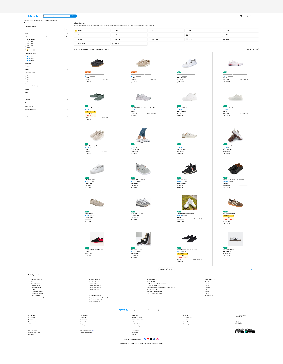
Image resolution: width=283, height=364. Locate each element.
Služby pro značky (136, 326)
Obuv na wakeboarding (36, 287)
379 (255, 269)
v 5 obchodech (180, 79)
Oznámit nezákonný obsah (34, 332)
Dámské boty (47, 20)
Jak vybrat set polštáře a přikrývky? (97, 300)
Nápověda (134, 334)
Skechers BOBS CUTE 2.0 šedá (138, 180)
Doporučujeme (209, 279)
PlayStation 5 (208, 287)
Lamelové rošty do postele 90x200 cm (39, 299)
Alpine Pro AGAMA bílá (228, 108)
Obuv (42, 20)
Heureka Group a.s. (135, 343)
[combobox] (56, 16)
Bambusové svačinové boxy (37, 297)
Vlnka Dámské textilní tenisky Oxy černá (94, 74)
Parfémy (207, 284)
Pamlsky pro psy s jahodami (37, 293)
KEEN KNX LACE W (181, 146)
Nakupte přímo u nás (84, 324)
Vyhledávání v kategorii (30, 26)
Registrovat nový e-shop (137, 320)
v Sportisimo (226, 79)
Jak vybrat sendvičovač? (94, 302)
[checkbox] (25, 39)
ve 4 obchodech (180, 151)
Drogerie (33, 289)
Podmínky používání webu (157, 343)
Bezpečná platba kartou (85, 330)
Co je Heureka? (31, 317)
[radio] (25, 56)
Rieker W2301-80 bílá (182, 108)
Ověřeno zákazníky (187, 317)
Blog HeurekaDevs (32, 330)
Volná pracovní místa (33, 324)
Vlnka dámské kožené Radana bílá (185, 213)
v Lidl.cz (86, 117)
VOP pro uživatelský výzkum (86, 332)
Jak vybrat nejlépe (94, 295)
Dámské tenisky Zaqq (94, 289)
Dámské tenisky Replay (94, 284)
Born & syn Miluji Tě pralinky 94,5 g (155, 293)
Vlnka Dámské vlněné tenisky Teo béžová (141, 74)
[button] (44, 29)
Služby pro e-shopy (136, 322)
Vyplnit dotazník (238, 324)
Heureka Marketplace (136, 324)
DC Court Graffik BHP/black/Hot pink (94, 250)
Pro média (30, 326)
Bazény (207, 285)
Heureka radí (83, 322)
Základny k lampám (35, 284)
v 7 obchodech (180, 113)
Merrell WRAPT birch (228, 146)
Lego (206, 289)
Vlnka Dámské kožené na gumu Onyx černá (233, 180)
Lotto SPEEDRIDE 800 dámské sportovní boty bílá (143, 108)
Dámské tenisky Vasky (94, 282)
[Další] (258, 269)
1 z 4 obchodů (226, 221)
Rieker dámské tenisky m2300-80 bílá (186, 74)
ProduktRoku (186, 322)
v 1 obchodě (87, 79)
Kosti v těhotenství (35, 295)
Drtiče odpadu (34, 282)
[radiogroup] (46, 58)
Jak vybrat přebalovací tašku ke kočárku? (98, 298)
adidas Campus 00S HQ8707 (137, 213)
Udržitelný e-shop (187, 328)
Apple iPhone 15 (209, 282)
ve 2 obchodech (134, 185)
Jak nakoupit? (83, 317)
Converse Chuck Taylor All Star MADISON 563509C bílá (235, 74)
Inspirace (185, 326)
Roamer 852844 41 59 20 (152, 289)
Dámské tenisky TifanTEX (95, 287)
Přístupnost (31, 334)
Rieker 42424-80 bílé (136, 146)
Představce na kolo (35, 285)
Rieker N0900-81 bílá (90, 180)
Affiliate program (135, 330)
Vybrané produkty (152, 279)
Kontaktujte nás (238, 316)
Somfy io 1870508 (151, 282)
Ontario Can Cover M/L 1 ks (153, 285)
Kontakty (30, 320)
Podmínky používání (32, 322)
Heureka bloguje (32, 328)
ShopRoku (185, 320)
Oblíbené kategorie (36, 279)
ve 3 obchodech (227, 253)
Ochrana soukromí (84, 328)
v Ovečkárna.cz (88, 151)
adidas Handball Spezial (229, 213)
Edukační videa (135, 332)
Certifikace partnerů (187, 324)
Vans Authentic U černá (136, 250)
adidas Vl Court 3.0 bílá (229, 250)
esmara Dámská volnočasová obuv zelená (95, 108)
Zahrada (207, 291)
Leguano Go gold (89, 213)
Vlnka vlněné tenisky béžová (91, 146)
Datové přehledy (135, 328)
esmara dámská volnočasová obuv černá (187, 250)
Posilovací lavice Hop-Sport (37, 291)
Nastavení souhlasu (84, 326)
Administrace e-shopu (137, 317)
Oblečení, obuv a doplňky (35, 20)
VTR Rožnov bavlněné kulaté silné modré (156, 284)
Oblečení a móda (209, 295)
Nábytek (207, 293)
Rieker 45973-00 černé (182, 180)
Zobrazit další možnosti (31, 86)
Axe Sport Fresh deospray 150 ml (154, 291)
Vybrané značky (93, 279)
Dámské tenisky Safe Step (95, 285)
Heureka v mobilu (84, 320)
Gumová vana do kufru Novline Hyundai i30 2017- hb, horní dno (161, 287)
